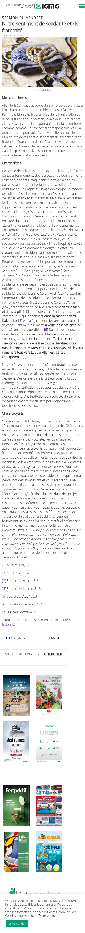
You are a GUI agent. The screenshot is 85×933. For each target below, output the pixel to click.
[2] (19, 275)
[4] (20, 320)
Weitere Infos (47, 915)
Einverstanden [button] (17, 923)
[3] (28, 311)
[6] (24, 357)
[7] (4, 612)
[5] (46, 329)
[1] (51, 243)
